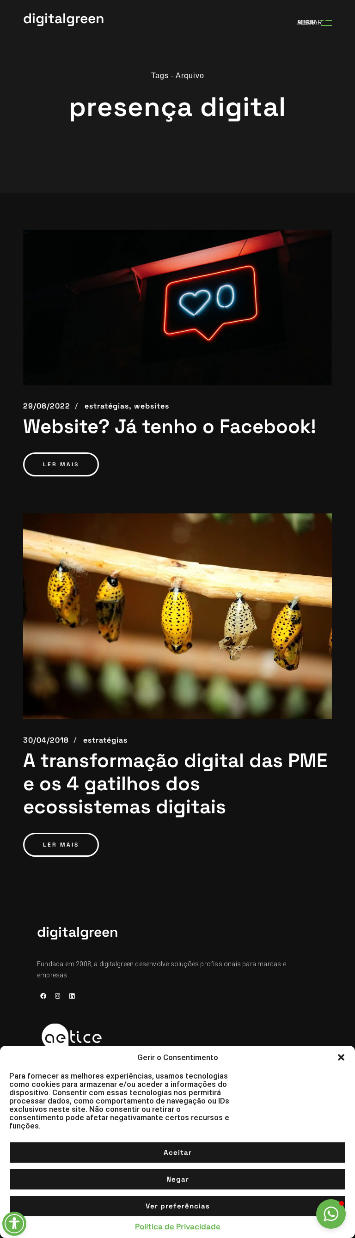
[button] (341, 1057)
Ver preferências (178, 1205)
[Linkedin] (72, 996)
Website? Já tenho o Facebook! (169, 426)
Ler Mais (61, 464)
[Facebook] (43, 996)
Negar (177, 1179)
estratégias (105, 740)
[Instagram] (57, 996)
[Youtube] (43, 1008)
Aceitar (178, 1152)
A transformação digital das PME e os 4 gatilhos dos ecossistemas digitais (175, 784)
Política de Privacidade (177, 1226)
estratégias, (108, 406)
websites (151, 406)
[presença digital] (177, 307)
